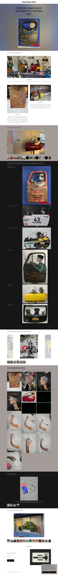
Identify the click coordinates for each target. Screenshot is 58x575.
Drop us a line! (10, 560)
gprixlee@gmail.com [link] (9, 555)
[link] (29, 2)
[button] (49, 325)
